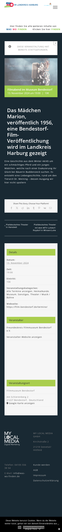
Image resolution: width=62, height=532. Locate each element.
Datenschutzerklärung (46, 480)
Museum (11, 294)
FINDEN (55, 29)
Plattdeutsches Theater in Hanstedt (17, 225)
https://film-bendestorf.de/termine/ (27, 306)
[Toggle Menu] (55, 7)
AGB (35, 470)
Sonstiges (23, 294)
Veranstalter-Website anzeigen (24, 337)
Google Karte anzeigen (22, 403)
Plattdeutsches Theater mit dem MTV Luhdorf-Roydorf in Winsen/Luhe (44, 227)
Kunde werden (41, 464)
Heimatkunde (41, 291)
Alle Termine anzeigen (19, 291)
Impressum (39, 475)
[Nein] (58, 524)
